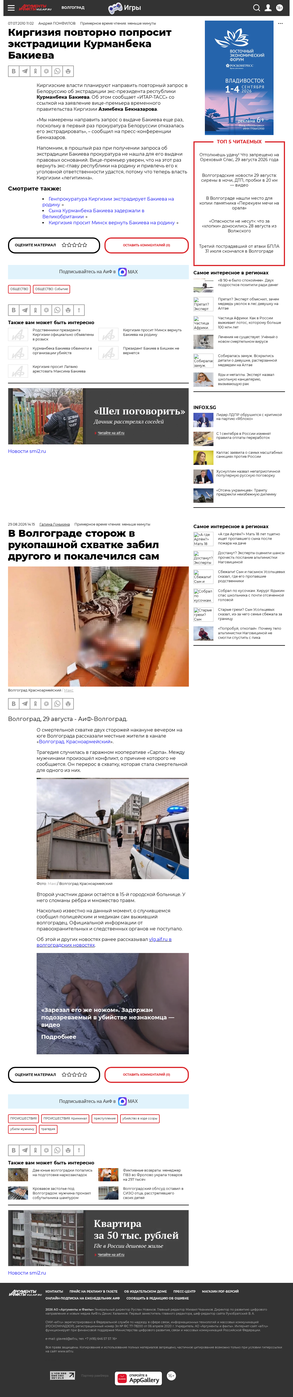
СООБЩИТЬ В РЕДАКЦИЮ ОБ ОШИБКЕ (157, 1298)
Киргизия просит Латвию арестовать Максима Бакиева (59, 368)
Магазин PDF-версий (220, 1291)
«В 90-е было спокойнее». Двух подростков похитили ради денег (248, 282)
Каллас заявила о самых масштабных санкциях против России (249, 455)
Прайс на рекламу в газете (94, 1291)
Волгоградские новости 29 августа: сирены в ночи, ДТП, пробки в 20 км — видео (239, 180)
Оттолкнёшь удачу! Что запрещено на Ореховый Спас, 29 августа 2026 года (239, 157)
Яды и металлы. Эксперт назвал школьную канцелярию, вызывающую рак (246, 379)
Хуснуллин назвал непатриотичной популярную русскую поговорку (248, 473)
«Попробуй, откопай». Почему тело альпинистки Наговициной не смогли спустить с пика (249, 633)
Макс (69, 690)
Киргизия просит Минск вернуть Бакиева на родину (112, 222)
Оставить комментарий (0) (146, 245)
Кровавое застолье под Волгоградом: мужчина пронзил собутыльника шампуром (62, 1193)
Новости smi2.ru (27, 451)
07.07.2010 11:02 (21, 23)
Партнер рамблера (94, 1375)
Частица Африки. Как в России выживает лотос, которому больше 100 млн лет (249, 322)
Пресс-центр (184, 1291)
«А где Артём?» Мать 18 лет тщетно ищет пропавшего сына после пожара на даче (249, 538)
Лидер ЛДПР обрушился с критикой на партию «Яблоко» (249, 417)
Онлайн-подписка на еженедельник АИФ (82, 1298)
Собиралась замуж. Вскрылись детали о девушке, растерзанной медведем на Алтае (247, 360)
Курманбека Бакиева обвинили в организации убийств (62, 350)
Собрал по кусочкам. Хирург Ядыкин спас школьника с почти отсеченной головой (251, 595)
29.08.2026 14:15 (21, 524)
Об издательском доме (145, 1291)
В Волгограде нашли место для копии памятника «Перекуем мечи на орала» (239, 203)
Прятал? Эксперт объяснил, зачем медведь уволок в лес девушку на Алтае (248, 303)
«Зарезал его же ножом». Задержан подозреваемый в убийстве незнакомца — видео (107, 1017)
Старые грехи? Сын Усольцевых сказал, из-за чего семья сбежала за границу (250, 614)
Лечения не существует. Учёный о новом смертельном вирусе (248, 339)
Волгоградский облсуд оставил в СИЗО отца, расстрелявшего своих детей (153, 1193)
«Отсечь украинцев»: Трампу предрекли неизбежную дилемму (246, 492)
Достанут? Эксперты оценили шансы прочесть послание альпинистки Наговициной (251, 557)
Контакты (54, 1291)
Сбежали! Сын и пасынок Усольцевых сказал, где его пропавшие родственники (251, 576)
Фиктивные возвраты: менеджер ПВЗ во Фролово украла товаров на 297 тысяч (152, 1175)
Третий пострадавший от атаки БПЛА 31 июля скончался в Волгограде (239, 249)
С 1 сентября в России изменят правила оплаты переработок (243, 436)
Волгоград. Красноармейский (74, 741)
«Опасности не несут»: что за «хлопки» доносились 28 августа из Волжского (239, 226)
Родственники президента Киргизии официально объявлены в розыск (63, 334)
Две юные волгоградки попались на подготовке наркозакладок (62, 1172)
